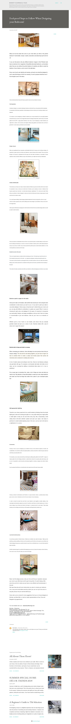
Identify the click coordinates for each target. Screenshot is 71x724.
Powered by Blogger (36, 721)
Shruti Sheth (15, 627)
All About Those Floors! (20, 656)
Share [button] (11, 670)
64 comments (15, 716)
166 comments (16, 695)
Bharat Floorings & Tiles (18, 3)
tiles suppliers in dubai (23, 630)
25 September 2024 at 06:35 (22, 627)
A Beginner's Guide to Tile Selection (26, 702)
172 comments (16, 670)
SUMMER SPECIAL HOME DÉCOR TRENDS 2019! (23, 679)
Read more (42, 670)
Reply (14, 632)
